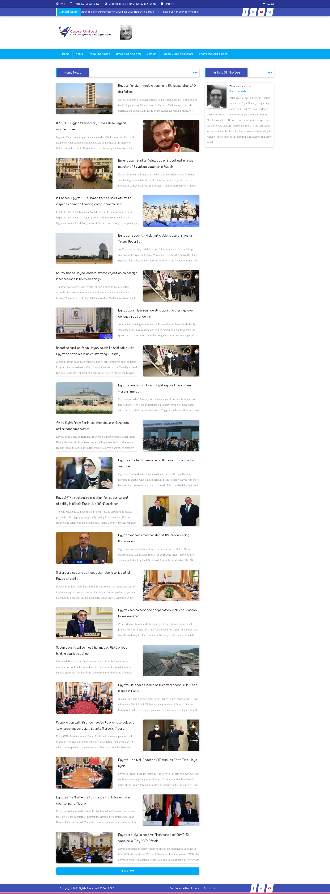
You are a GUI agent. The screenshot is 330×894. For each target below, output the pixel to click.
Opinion (152, 53)
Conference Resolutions (185, 888)
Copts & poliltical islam (178, 53)
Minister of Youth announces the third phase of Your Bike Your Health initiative (120, 11)
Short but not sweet (213, 53)
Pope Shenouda (99, 53)
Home (66, 53)
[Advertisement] (312, 120)
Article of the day (128, 53)
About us (209, 888)
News (79, 53)
